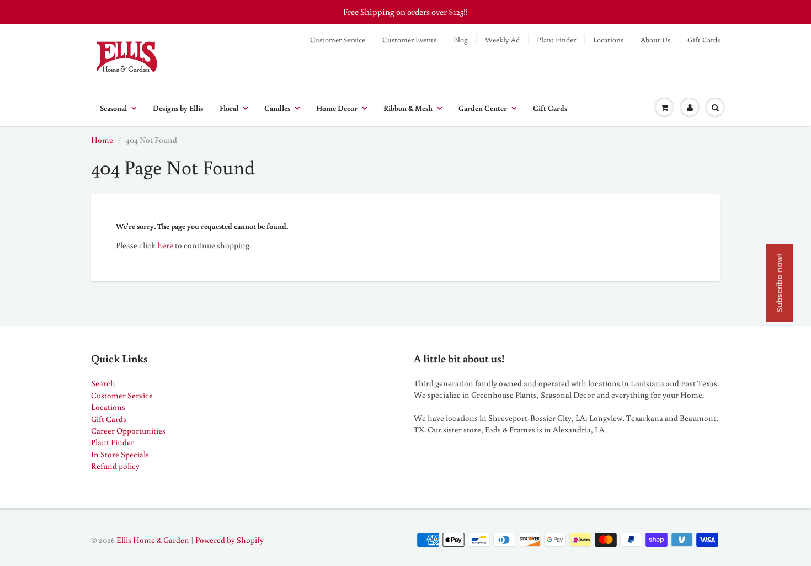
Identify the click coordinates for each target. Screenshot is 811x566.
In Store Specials (120, 454)
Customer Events (409, 40)
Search (103, 383)
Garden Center (482, 108)
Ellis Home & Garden (152, 540)
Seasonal (113, 108)
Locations (608, 40)
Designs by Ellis (178, 108)
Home (102, 140)
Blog (460, 40)
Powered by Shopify (229, 540)
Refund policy (115, 466)
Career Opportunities (128, 430)
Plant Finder (556, 40)
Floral (229, 108)
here (165, 245)
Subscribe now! (779, 283)
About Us (655, 40)
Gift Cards (703, 40)
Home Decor (337, 108)
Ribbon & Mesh (408, 108)
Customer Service (337, 40)
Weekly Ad (502, 40)
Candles (277, 108)
